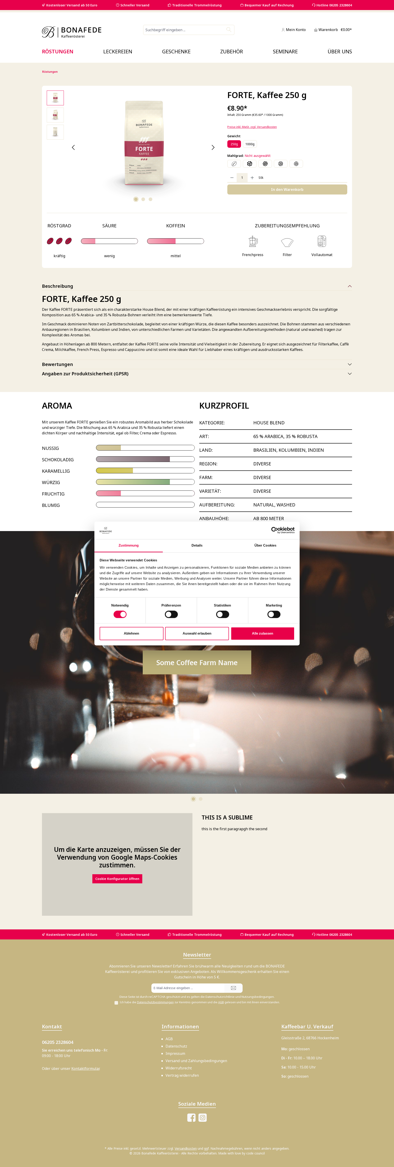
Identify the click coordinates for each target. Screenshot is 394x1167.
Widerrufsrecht (179, 1068)
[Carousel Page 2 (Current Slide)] (200, 785)
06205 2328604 (57, 1042)
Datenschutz (176, 1046)
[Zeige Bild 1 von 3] (136, 199)
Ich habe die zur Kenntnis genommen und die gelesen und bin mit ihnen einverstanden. (200, 1002)
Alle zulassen (262, 633)
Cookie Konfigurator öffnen (117, 864)
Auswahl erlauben (197, 633)
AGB (221, 1002)
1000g (249, 144)
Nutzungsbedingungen (257, 997)
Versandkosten (186, 1148)
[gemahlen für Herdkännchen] (281, 164)
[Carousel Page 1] (193, 785)
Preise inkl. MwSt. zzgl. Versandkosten (252, 127)
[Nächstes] (213, 147)
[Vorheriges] (73, 147)
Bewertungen (57, 364)
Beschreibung (57, 286)
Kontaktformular (85, 1068)
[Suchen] (229, 30)
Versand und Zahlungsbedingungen (196, 1060)
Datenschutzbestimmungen (155, 1002)
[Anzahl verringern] (232, 177)
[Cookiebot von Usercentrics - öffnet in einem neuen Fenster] (275, 530)
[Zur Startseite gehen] (71, 32)
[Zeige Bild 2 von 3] (143, 199)
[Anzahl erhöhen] (252, 177)
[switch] (171, 614)
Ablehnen (131, 633)
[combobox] (183, 30)
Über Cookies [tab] (265, 545)
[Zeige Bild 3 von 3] (150, 199)
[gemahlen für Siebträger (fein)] (296, 164)
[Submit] (233, 988)
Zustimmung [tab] (129, 545)
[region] (132, 148)
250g (234, 144)
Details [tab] (197, 545)
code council (255, 1153)
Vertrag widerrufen (182, 1075)
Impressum (175, 1053)
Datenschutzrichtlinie (220, 997)
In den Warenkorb (287, 189)
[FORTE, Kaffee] (143, 148)
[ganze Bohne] (234, 164)
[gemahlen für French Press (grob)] (250, 164)
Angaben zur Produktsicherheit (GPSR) (85, 374)
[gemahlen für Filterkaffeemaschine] (265, 164)
